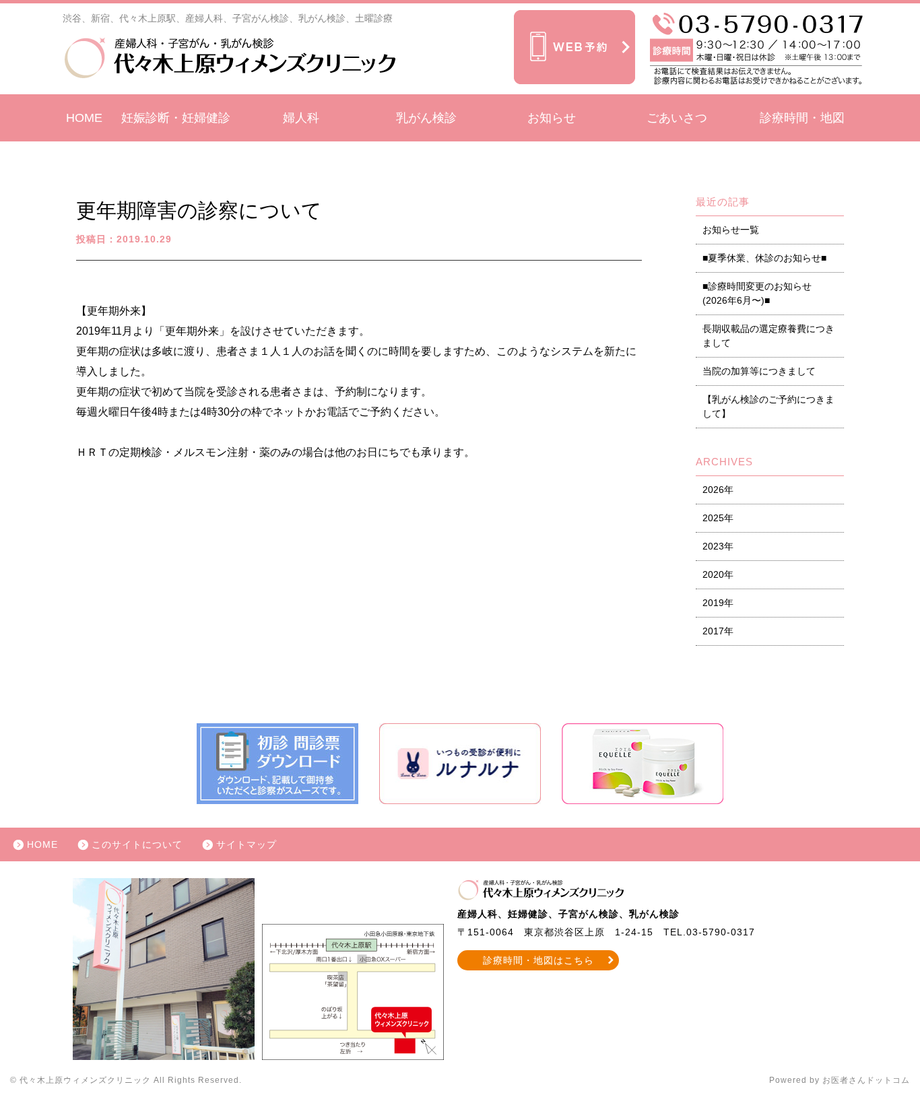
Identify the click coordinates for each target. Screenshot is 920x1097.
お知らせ (551, 118)
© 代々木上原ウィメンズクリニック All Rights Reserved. (126, 1080)
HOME (84, 118)
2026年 (717, 489)
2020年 (717, 574)
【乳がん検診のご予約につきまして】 (768, 406)
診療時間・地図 (802, 118)
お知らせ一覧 (730, 229)
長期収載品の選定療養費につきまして (768, 335)
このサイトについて (137, 844)
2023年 (717, 546)
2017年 (717, 631)
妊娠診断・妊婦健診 (175, 118)
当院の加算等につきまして (759, 371)
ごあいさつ (677, 118)
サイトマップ (246, 844)
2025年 (717, 517)
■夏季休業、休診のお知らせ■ (764, 258)
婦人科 (301, 118)
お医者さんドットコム (866, 1080)
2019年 (717, 602)
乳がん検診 (426, 118)
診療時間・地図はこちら (538, 960)
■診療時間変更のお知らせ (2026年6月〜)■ (757, 293)
